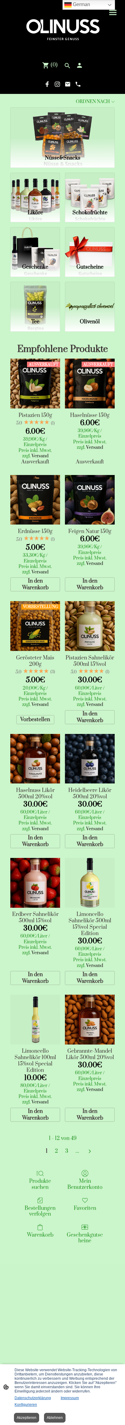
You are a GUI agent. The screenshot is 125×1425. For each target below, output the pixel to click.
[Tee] (35, 298)
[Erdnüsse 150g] (35, 500)
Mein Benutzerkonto (85, 1184)
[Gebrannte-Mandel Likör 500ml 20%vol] (90, 1020)
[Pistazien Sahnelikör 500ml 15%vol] (90, 626)
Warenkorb (40, 1235)
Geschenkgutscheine (85, 1238)
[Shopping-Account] (79, 65)
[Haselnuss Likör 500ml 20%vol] (35, 759)
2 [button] (56, 1151)
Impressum (70, 1398)
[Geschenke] (35, 243)
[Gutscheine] (90, 243)
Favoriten (85, 1208)
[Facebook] (47, 84)
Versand (40, 456)
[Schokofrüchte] (90, 189)
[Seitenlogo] (62, 28)
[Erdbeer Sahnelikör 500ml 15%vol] (35, 883)
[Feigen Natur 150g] (90, 500)
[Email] (67, 84)
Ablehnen (55, 1418)
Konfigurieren (26, 1405)
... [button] (77, 1151)
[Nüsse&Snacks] (62, 128)
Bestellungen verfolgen (40, 1211)
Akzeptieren (26, 1418)
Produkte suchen (40, 1184)
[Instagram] (57, 84)
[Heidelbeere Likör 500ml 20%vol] (90, 759)
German (81, 4)
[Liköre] (35, 189)
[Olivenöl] (90, 298)
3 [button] (66, 1151)
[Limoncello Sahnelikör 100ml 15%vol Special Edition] (35, 1020)
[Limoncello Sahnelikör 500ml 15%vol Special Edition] (90, 883)
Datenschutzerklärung (33, 1398)
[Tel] (78, 84)
